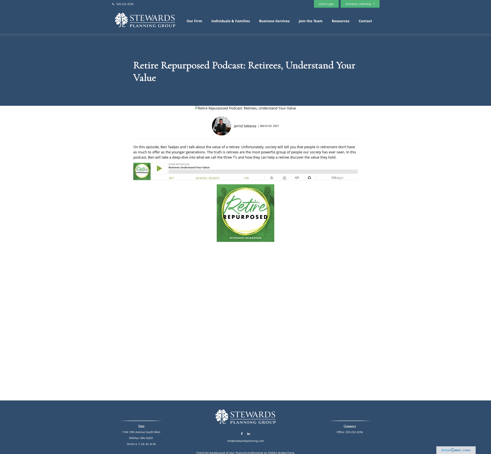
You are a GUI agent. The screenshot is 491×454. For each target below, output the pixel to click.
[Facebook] (241, 433)
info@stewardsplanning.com (245, 441)
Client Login (326, 4)
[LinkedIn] (248, 433)
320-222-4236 (124, 4)
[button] (194, 21)
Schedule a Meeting (358, 4)
